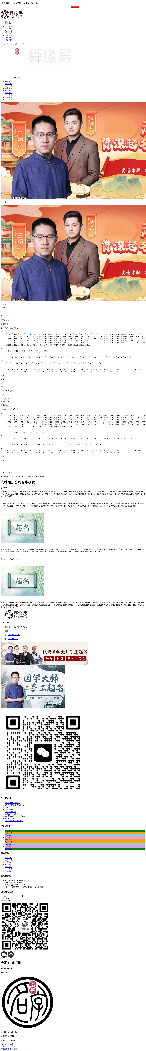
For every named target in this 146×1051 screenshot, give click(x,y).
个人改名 (8, 35)
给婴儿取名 (10, 809)
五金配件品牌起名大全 (14, 821)
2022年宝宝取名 (11, 814)
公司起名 (8, 26)
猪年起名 (8, 840)
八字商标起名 (10, 812)
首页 (4, 1049)
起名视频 (8, 40)
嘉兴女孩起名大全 (12, 803)
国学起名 (8, 846)
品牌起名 (8, 33)
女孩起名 (8, 831)
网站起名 (8, 837)
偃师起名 (9, 807)
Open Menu (16, 77)
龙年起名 (8, 37)
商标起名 (8, 833)
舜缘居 (7, 22)
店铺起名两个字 (11, 818)
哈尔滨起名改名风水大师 (15, 805)
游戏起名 (8, 844)
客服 (15, 1049)
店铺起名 (8, 31)
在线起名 (8, 7)
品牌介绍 (8, 24)
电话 (9, 1049)
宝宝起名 (8, 28)
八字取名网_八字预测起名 (15, 816)
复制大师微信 (7, 1044)
